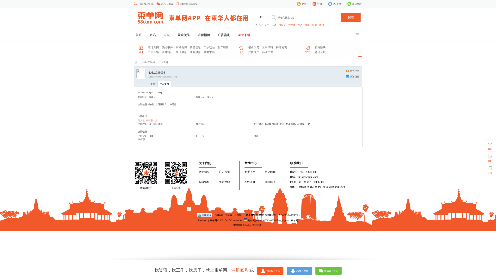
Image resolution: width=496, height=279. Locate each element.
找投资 (282, 25)
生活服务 (181, 52)
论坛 (167, 35)
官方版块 (320, 47)
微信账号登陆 (331, 271)
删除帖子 (270, 182)
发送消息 (354, 76)
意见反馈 (320, 52)
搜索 (351, 17)
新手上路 (250, 171)
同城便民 (183, 35)
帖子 (262, 17)
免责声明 (224, 182)
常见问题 (270, 171)
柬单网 (213, 220)
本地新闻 (153, 47)
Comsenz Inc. (236, 220)
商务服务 (195, 52)
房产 (300, 25)
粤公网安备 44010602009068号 (263, 220)
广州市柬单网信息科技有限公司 (260, 215)
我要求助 (209, 52)
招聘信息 (195, 47)
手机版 (228, 215)
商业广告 (267, 52)
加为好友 (354, 71)
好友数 (151, 104)
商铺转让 (167, 52)
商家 (307, 25)
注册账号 (239, 270)
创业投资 (253, 47)
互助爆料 (267, 47)
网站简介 (204, 171)
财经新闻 (181, 47)
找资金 (291, 25)
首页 (139, 35)
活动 (274, 25)
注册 (319, 4)
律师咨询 (281, 47)
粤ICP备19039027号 (288, 215)
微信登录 (357, 4)
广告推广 (253, 52)
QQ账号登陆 (302, 271)
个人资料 (164, 84)
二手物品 (209, 47)
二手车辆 (153, 52)
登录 (304, 4)
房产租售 (223, 47)
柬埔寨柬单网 (136, 62)
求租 (321, 25)
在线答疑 (250, 182)
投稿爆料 (204, 182)
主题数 (173, 104)
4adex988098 (148, 62)
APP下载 (244, 35)
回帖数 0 (162, 104)
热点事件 (167, 47)
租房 (314, 25)
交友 (266, 25)
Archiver (219, 215)
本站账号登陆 (273, 271)
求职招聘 (204, 35)
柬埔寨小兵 (152, 120)
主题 (152, 84)
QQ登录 (337, 4)
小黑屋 (237, 215)
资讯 (153, 35)
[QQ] (204, 215)
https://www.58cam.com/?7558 (162, 76)
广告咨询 (224, 35)
